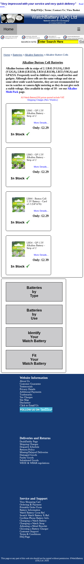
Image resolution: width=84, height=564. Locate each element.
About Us (25, 381)
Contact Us (59, 10)
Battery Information (30, 510)
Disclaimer (25, 402)
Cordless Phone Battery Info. (35, 518)
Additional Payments (30, 391)
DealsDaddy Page (29, 441)
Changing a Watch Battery (33, 520)
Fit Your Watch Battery (34, 359)
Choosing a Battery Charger (34, 528)
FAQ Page (25, 536)
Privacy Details (27, 389)
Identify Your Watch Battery (34, 337)
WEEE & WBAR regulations (34, 463)
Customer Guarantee (30, 383)
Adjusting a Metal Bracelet (33, 526)
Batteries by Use (34, 314)
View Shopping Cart (30, 501)
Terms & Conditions (30, 534)
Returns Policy (27, 449)
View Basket (73, 10)
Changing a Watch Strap (32, 523)
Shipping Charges (29, 444)
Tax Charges (26, 397)
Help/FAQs (37, 10)
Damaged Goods (28, 455)
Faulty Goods (27, 457)
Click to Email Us (29, 405)
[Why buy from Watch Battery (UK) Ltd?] (42, 38)
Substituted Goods (29, 460)
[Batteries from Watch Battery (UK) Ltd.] (42, 23)
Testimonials (26, 386)
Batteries (17, 54)
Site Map (24, 400)
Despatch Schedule (29, 446)
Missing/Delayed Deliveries (34, 452)
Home (8, 29)
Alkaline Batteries (34, 54)
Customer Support (29, 531)
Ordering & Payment (30, 504)
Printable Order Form (31, 507)
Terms (48, 10)
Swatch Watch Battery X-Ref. (35, 515)
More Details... (41, 122)
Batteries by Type (34, 292)
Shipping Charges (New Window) (42, 100)
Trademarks (26, 394)
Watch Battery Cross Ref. (32, 512)
